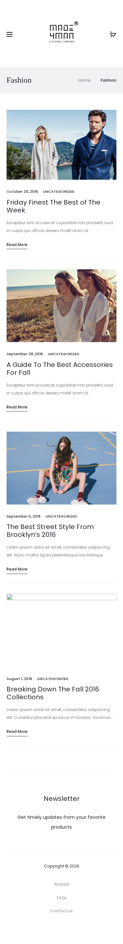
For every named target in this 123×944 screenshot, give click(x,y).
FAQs (62, 898)
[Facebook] (47, 929)
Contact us (61, 911)
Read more (17, 244)
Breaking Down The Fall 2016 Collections (53, 693)
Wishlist (61, 884)
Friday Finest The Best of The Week (53, 206)
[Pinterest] (76, 929)
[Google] (90, 929)
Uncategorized (58, 191)
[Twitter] (32, 929)
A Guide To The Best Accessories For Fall (60, 368)
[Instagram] (61, 929)
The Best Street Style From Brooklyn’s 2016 (50, 530)
